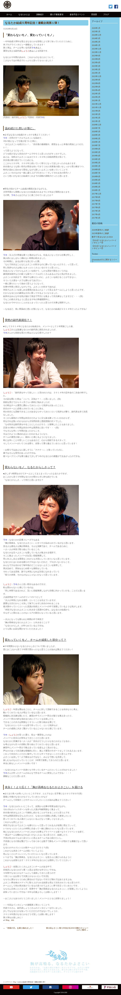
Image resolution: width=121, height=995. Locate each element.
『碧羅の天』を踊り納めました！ (18, 928)
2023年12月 (96, 49)
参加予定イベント (77, 14)
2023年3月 (96, 66)
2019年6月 (96, 149)
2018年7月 (96, 173)
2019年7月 (96, 145)
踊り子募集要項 (56, 14)
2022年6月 (96, 87)
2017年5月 (96, 211)
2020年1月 (96, 142)
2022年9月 (96, 80)
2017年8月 (96, 201)
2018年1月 (96, 190)
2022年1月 (96, 100)
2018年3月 (96, 183)
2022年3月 (96, 94)
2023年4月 (96, 62)
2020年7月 (96, 128)
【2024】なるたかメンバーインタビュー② (104, 247)
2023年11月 (96, 52)
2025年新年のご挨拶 (100, 233)
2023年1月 (96, 73)
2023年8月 (96, 59)
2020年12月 (96, 125)
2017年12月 (96, 194)
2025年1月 (96, 32)
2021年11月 (96, 107)
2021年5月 (96, 114)
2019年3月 (96, 159)
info (12, 920)
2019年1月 (96, 166)
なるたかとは (24, 14)
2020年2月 (96, 139)
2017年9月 (96, 197)
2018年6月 (96, 176)
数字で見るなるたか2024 (102, 237)
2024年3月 (96, 38)
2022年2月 (96, 97)
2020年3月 (96, 135)
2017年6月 (96, 207)
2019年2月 (96, 163)
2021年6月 (96, 111)
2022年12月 (96, 76)
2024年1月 (96, 45)
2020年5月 (96, 132)
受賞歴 (94, 14)
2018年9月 (96, 169)
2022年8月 (96, 83)
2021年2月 (96, 118)
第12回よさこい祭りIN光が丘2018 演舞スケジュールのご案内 (67, 929)
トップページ (7, 982)
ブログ (106, 14)
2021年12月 (96, 104)
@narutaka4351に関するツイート (104, 260)
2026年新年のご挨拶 (100, 230)
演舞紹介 (40, 14)
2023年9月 (96, 56)
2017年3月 (96, 218)
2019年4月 (96, 156)
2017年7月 (96, 204)
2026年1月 (96, 28)
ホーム (9, 14)
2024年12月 (96, 35)
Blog (7, 920)
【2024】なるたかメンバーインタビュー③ (104, 241)
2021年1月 (96, 121)
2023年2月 (96, 69)
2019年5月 (96, 152)
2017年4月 (96, 214)
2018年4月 (96, 180)
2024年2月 (96, 42)
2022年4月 (96, 90)
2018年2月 (96, 187)
